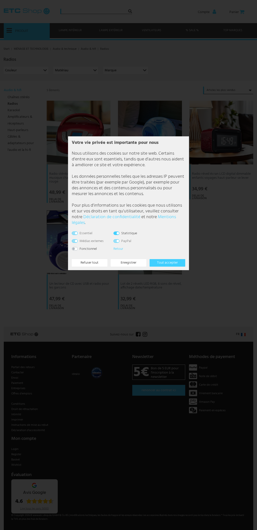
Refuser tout (89, 263)
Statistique (129, 233)
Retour (118, 249)
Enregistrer (128, 263)
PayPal (126, 241)
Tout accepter (167, 263)
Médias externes (92, 241)
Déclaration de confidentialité (111, 217)
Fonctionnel (88, 249)
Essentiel (86, 233)
